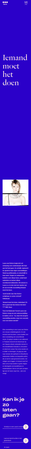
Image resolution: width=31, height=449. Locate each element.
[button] (26, 3)
